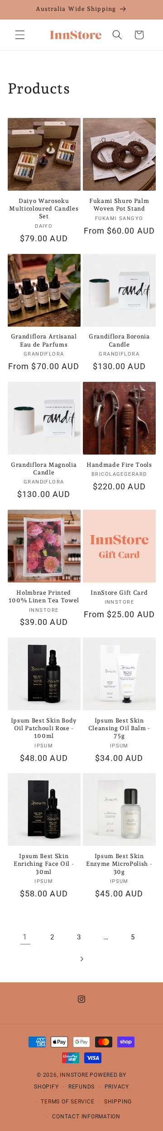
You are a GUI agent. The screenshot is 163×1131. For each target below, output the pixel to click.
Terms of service (67, 1101)
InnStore (74, 1075)
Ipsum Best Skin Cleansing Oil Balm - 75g (119, 728)
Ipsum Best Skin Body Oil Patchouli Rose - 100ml (44, 728)
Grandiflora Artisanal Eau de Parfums (44, 340)
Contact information (86, 1116)
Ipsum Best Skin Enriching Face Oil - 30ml (44, 864)
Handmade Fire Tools (119, 464)
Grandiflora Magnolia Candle (44, 468)
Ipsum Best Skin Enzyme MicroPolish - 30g (119, 864)
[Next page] (81, 959)
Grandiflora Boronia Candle (119, 340)
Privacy (117, 1087)
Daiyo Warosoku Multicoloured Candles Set (43, 208)
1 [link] (25, 937)
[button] (20, 35)
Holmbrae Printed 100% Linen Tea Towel (44, 596)
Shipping (118, 1101)
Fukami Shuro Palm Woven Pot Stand (119, 204)
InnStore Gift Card (119, 592)
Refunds (81, 1087)
